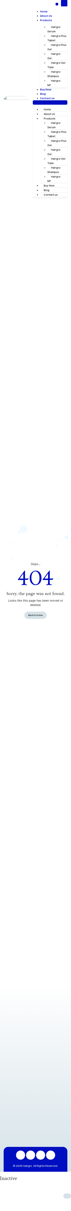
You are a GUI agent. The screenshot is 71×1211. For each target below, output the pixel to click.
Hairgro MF (53, 83)
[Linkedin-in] (40, 1155)
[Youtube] (50, 1155)
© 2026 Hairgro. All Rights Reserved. (35, 1166)
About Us (46, 16)
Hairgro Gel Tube (56, 65)
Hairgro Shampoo (53, 74)
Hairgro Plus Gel (56, 47)
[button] (50, 102)
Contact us (47, 98)
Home (44, 11)
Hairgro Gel (53, 56)
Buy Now (45, 89)
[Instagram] (20, 1155)
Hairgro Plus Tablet (56, 38)
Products (46, 20)
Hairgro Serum (53, 29)
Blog (43, 94)
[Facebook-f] (30, 1155)
